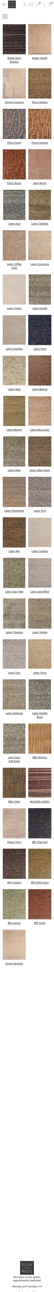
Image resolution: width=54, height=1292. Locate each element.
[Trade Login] (25, 4)
